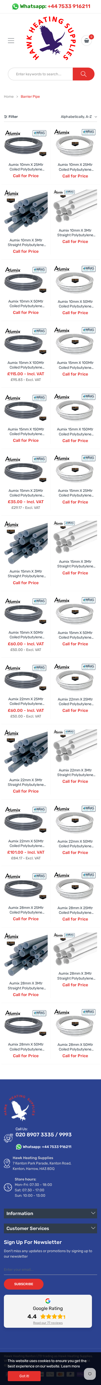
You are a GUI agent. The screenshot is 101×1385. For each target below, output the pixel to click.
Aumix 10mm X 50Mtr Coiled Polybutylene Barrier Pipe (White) (75, 306)
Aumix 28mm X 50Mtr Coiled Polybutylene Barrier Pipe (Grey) (26, 1049)
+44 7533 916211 (55, 6)
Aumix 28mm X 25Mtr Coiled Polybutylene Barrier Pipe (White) (75, 912)
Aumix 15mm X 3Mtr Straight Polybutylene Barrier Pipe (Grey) (26, 576)
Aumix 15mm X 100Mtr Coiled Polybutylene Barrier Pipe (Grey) (26, 367)
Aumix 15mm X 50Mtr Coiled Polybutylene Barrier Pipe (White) (75, 637)
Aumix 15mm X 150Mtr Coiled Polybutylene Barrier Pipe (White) (75, 434)
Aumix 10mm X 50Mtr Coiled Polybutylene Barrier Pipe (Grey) (25, 306)
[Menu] (14, 40)
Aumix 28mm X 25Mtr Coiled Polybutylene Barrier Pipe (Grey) (26, 912)
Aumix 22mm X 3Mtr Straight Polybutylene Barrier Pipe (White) (75, 775)
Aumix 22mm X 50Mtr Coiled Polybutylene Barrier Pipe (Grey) (26, 846)
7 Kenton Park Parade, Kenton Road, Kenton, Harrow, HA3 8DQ (42, 1166)
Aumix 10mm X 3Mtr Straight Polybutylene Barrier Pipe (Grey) (26, 245)
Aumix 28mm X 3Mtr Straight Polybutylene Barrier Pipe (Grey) (26, 988)
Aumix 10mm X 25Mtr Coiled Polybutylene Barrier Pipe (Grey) (26, 169)
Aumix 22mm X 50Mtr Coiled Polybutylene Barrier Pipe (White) (75, 846)
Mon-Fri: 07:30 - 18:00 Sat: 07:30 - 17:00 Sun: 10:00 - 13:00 (33, 1190)
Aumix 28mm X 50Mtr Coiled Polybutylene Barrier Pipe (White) (75, 1049)
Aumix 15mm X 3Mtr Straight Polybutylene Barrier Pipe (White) (75, 566)
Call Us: (22, 1129)
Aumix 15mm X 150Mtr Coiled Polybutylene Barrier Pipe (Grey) (26, 434)
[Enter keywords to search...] (84, 74)
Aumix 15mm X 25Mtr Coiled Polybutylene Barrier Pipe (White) (75, 495)
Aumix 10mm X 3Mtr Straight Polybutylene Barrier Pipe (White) (75, 235)
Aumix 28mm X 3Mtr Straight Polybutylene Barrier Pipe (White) (75, 978)
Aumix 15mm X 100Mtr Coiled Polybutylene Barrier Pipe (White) (75, 367)
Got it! (24, 1376)
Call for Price (26, 175)
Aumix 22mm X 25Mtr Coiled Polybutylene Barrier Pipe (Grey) (25, 704)
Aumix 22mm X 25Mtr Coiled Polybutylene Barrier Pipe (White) (75, 704)
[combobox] (40, 74)
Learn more (70, 1366)
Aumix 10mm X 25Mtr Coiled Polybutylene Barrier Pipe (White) (75, 169)
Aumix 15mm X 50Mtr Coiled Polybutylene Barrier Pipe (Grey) (26, 637)
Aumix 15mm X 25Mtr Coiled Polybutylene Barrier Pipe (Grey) (26, 495)
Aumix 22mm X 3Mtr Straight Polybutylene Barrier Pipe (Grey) (26, 785)
